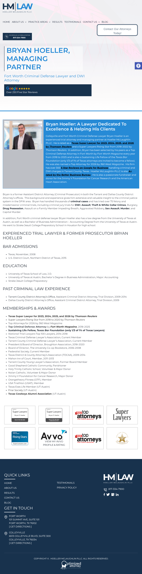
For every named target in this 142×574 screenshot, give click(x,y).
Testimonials (65, 482)
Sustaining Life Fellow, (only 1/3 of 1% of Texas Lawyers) (56, 330)
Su (9, 319)
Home (8, 483)
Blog (7, 502)
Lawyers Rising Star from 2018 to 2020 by (50, 319)
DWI (77, 205)
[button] (138, 65)
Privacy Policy (67, 487)
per (13, 319)
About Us (10, 488)
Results (9, 492)
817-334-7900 (116, 489)
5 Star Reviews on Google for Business (84, 167)
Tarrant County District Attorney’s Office (31, 296)
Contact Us (11, 497)
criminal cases (79, 201)
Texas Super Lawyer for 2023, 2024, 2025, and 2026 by (52, 316)
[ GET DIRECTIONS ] (20, 526)
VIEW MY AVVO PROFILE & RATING (54, 443)
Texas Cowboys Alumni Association (30, 393)
